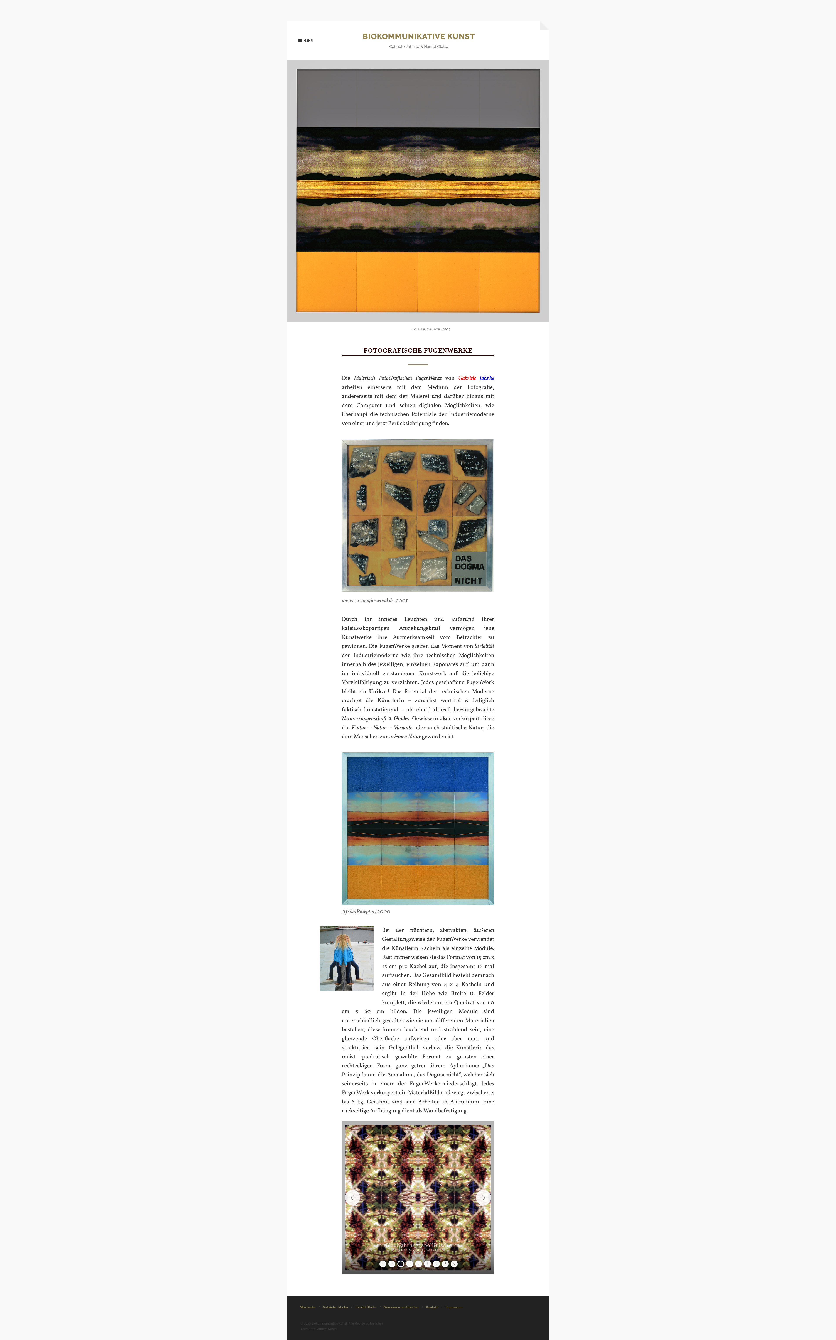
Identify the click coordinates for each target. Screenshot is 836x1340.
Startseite (307, 1307)
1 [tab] (382, 1264)
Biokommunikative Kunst (418, 36)
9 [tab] (454, 1264)
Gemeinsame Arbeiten (401, 1307)
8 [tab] (445, 1264)
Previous (352, 1197)
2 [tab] (392, 1264)
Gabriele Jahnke (335, 1307)
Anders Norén (327, 1329)
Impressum (454, 1307)
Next (483, 1197)
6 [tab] (427, 1264)
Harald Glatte (365, 1307)
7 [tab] (436, 1264)
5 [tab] (418, 1264)
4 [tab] (410, 1264)
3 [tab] (400, 1264)
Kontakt (432, 1307)
